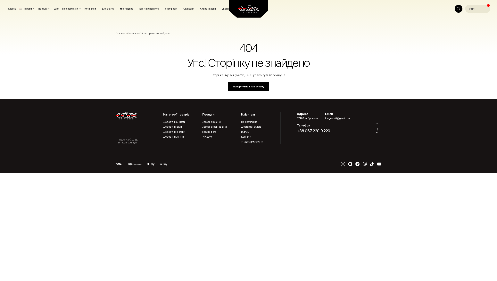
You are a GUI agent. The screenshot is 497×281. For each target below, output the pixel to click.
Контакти (246, 136)
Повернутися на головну (248, 86)
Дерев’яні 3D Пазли (174, 121)
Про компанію (249, 121)
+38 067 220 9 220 (313, 131)
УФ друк (207, 136)
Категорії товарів (176, 114)
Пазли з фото (209, 131)
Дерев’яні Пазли (172, 126)
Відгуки (245, 131)
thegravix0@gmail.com (338, 118)
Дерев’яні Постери (174, 131)
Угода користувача (252, 141)
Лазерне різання (211, 121)
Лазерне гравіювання (214, 126)
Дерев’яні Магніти (173, 136)
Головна (120, 33)
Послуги (208, 114)
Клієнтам (248, 114)
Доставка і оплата (251, 126)
